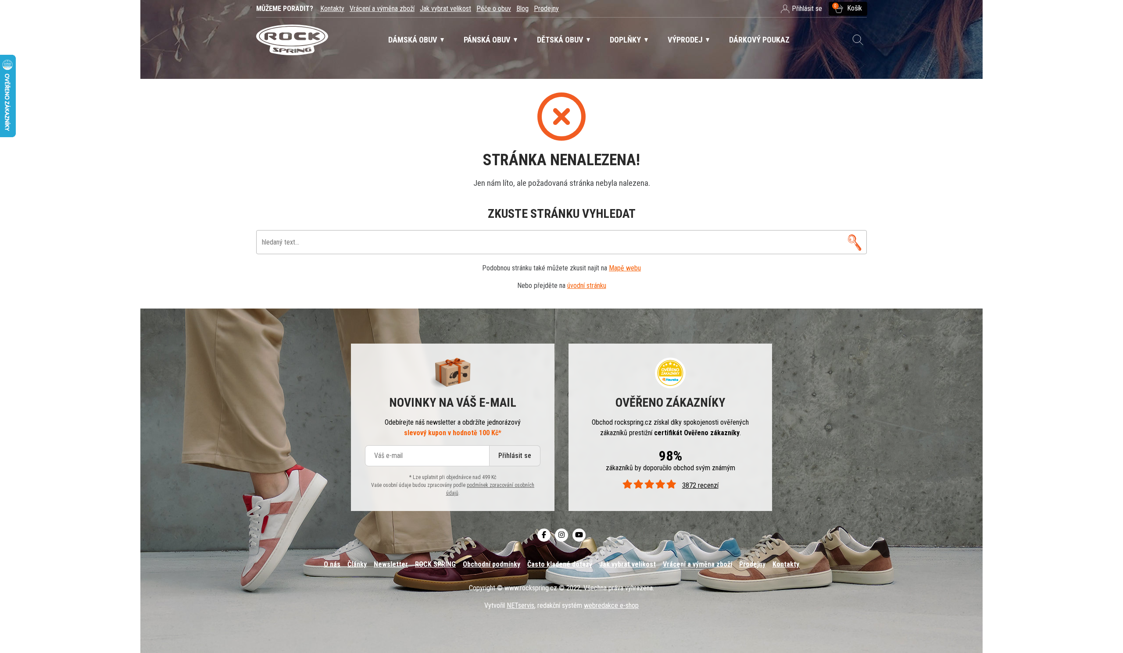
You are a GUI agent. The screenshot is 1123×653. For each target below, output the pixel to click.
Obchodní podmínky (491, 564)
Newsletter (391, 564)
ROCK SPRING (435, 564)
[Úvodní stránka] (292, 40)
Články (357, 564)
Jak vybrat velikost (445, 8)
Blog (522, 8)
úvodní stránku (586, 285)
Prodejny (546, 8)
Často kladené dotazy (559, 564)
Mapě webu (625, 268)
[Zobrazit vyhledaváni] (858, 40)
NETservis (520, 605)
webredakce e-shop (611, 605)
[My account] (855, 242)
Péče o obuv (493, 8)
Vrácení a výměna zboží (382, 8)
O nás (332, 564)
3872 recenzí (700, 485)
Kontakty (332, 8)
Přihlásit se (514, 455)
